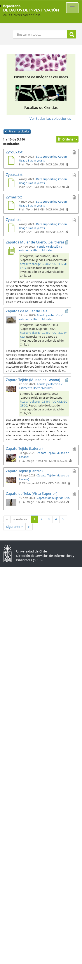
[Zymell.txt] (11, 206)
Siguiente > (14, 527)
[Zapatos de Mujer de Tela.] (11, 319)
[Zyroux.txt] (11, 161)
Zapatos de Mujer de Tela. (53, 498)
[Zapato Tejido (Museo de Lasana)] (11, 388)
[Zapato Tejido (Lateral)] (11, 457)
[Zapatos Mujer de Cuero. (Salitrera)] (11, 251)
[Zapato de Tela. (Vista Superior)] (11, 502)
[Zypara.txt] (11, 183)
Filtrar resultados (19, 131)
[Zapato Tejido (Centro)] (11, 479)
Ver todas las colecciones (50, 118)
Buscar (71, 34)
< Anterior (20, 519)
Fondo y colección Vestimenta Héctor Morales (41, 248)
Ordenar (68, 139)
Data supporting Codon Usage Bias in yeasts (43, 158)
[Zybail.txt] (11, 228)
